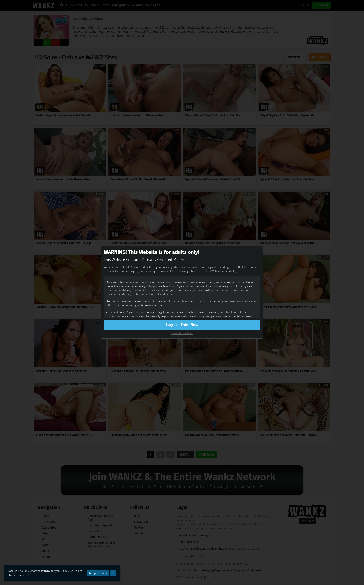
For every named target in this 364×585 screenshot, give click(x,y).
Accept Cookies (98, 573)
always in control (18, 575)
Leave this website (182, 333)
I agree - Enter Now (182, 325)
